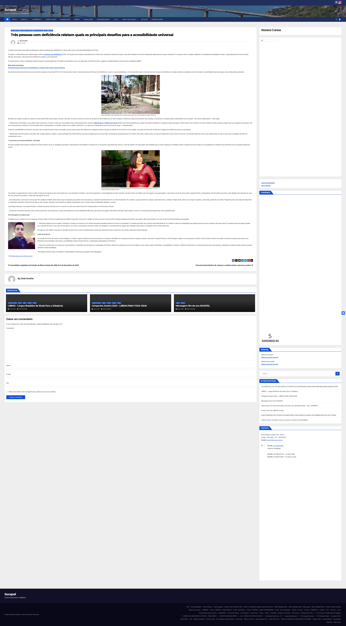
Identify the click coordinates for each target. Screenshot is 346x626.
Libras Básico (266, 185)
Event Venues (254, 613)
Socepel (10, 10)
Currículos (333, 610)
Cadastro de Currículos (195, 610)
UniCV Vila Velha (129, 19)
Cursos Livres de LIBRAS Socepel (272, 410)
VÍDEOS (77, 19)
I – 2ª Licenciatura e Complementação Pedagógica (327, 613)
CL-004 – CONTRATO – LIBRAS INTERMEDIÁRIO (260, 610)
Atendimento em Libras (26, 30)
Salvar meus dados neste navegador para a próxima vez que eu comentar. (32, 392)
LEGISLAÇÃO (88, 19)
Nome (8, 365)
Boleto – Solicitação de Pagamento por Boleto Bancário (258, 607)
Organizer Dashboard (199, 619)
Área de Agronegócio (196, 607)
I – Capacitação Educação (290, 616)
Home (187, 607)
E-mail (8, 374)
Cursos (24, 19)
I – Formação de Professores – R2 (273, 616)
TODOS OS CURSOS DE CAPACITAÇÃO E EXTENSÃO (296, 619)
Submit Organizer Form (261, 619)
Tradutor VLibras (316, 619)
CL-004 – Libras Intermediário (282, 610)
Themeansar (35, 614)
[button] (336, 19)
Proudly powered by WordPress (13, 614)
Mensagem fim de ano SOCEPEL (193, 305)
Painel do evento (210, 619)
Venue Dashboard (327, 619)
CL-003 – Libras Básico (239, 610)
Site (7, 383)
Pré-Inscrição (239, 619)
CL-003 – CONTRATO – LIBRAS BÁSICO (221, 610)
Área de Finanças (207, 607)
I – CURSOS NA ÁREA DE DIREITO (227, 616)
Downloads (329, 622)
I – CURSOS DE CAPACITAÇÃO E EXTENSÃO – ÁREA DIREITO (199, 616)
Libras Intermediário (268, 183)
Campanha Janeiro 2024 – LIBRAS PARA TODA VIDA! (119, 305)
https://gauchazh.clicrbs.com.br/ (23, 256)
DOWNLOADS (65, 19)
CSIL (116, 19)
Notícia (50, 30)
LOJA (190, 619)
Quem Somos (51, 19)
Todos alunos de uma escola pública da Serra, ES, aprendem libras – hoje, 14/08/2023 (289, 405)
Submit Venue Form (274, 619)
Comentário (10, 328)
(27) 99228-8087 (278, 446)
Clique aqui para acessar (269, 357)
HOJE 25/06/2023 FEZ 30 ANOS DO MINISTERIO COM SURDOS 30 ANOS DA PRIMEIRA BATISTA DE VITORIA (298, 415)
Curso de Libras (12, 302)
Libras (24, 302)
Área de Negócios (218, 607)
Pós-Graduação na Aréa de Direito (225, 619)
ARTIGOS (144, 19)
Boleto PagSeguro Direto (280, 607)
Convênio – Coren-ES (297, 610)
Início (14, 19)
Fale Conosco (295, 613)
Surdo (34, 302)
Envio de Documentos (233, 613)
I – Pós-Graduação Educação (306, 616)
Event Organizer (244, 613)
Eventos (261, 613)
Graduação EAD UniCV (307, 613)
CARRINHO (205, 610)
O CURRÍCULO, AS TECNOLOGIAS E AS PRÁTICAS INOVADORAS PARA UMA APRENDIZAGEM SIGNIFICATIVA (299, 386)
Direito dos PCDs (38, 30)
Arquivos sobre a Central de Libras (233, 607)
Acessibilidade (103, 19)
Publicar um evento (249, 619)
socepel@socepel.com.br (274, 440)
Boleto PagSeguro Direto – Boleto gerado (299, 607)
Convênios (36, 19)
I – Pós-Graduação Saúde (322, 616)
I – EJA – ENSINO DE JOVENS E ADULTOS (250, 616)
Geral (45, 30)
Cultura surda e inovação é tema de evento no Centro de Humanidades (284, 420)
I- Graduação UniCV (335, 616)
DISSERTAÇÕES (157, 19)
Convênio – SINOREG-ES (311, 610)
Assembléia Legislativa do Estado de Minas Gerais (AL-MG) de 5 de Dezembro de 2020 (44, 265)
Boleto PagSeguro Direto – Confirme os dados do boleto (326, 607)
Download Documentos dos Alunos (208, 613)
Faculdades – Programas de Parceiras (281, 613)
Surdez (29, 302)
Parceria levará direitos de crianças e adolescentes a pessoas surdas (223, 265)
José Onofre (23, 41)
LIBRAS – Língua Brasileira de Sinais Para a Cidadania (35, 305)
